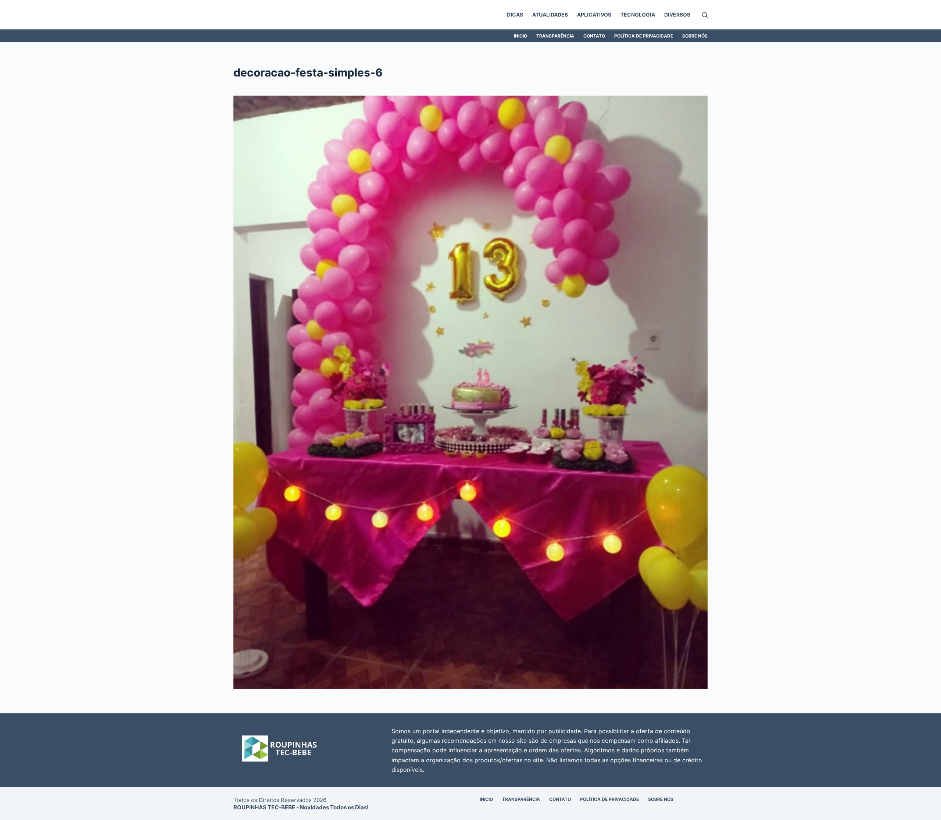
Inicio (520, 36)
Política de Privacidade (643, 36)
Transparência (555, 36)
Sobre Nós (695, 36)
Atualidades (550, 14)
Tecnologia (637, 14)
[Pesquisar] (705, 15)
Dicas (515, 14)
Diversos (677, 14)
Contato (594, 36)
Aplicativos (594, 14)
